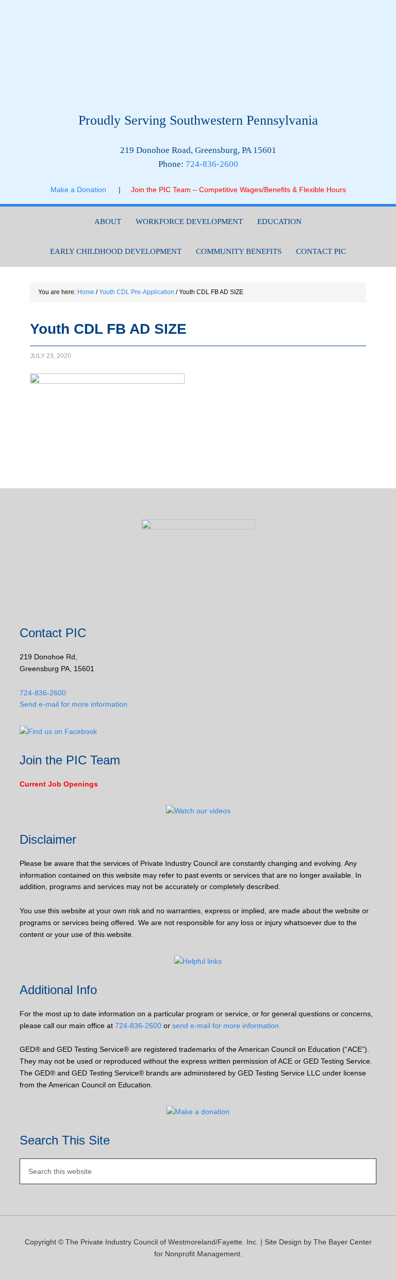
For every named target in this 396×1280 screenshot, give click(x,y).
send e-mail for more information (225, 1025)
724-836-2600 (212, 164)
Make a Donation (85, 189)
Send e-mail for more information (73, 704)
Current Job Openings (59, 784)
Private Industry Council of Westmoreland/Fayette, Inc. (198, 60)
